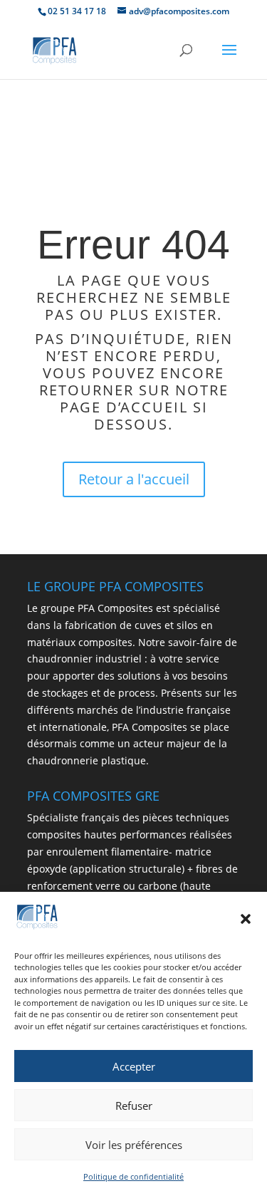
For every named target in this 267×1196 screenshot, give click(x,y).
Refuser (133, 1105)
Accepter (133, 1066)
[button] (246, 919)
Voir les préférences (133, 1145)
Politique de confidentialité (133, 1176)
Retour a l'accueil (133, 479)
